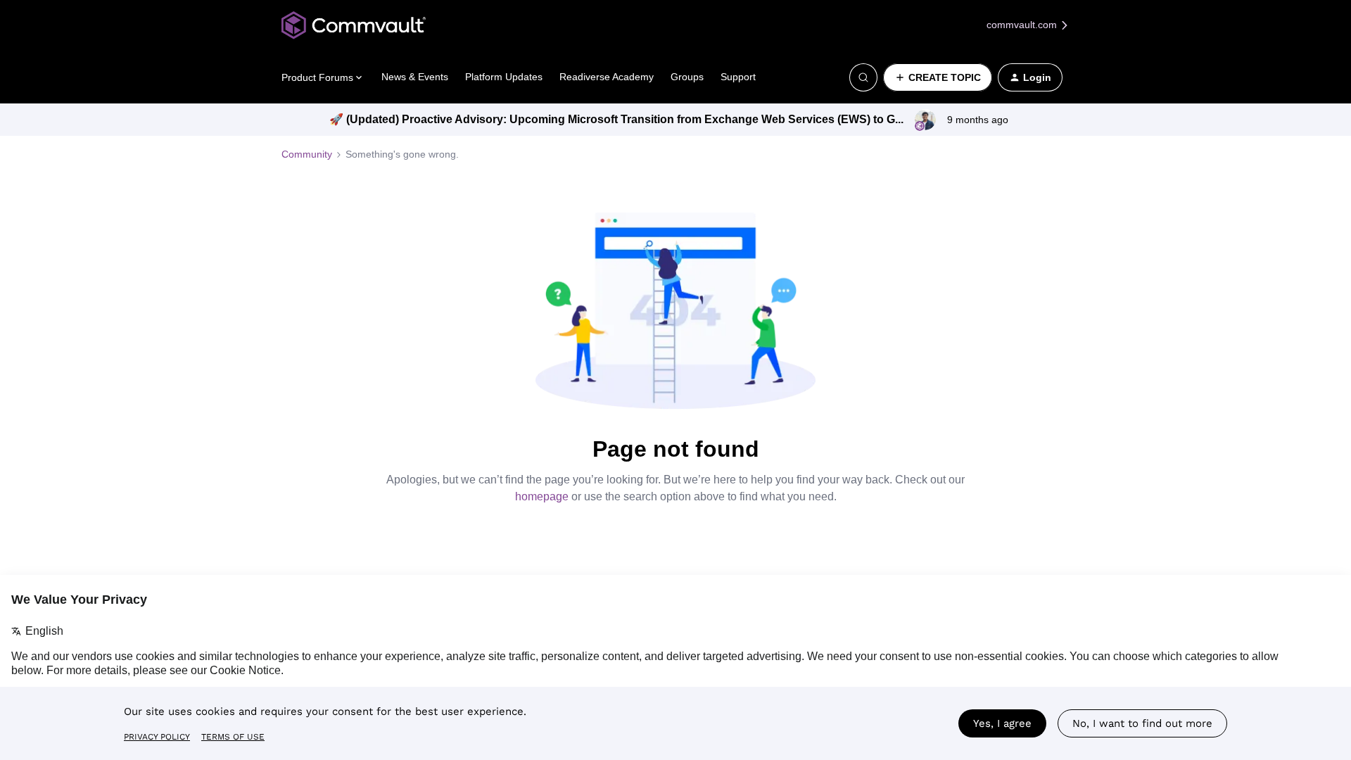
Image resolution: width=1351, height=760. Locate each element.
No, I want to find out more (1142, 723)
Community (306, 154)
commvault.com (1023, 24)
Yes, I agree (1002, 723)
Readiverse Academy (606, 76)
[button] (937, 77)
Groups (687, 76)
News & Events (414, 76)
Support (738, 76)
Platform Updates (504, 76)
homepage (542, 496)
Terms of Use (233, 737)
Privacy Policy (157, 737)
